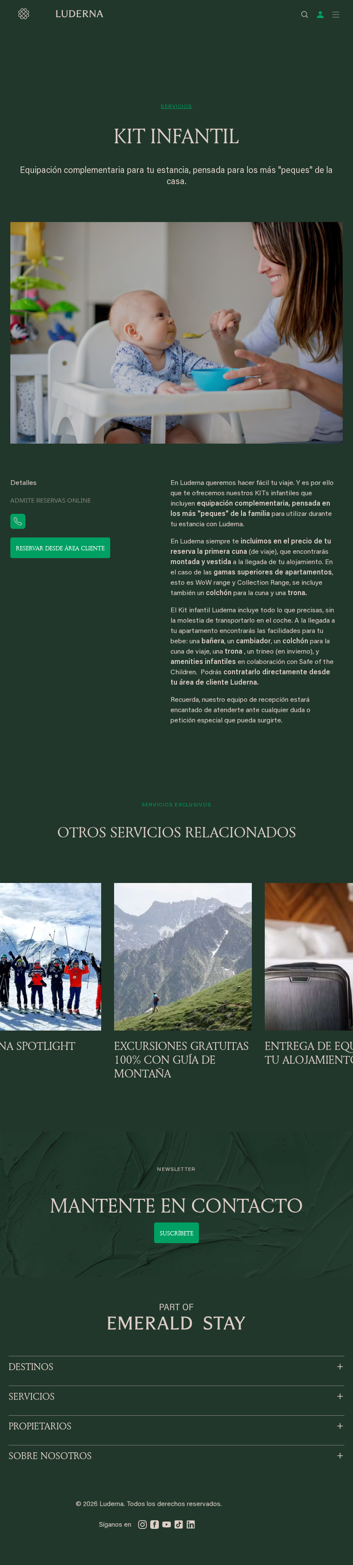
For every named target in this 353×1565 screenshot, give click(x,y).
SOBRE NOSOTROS (50, 1455)
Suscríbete (176, 1233)
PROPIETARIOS (40, 1426)
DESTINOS (31, 1366)
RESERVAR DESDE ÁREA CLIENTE (60, 548)
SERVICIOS (32, 1396)
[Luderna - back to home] (60, 13)
